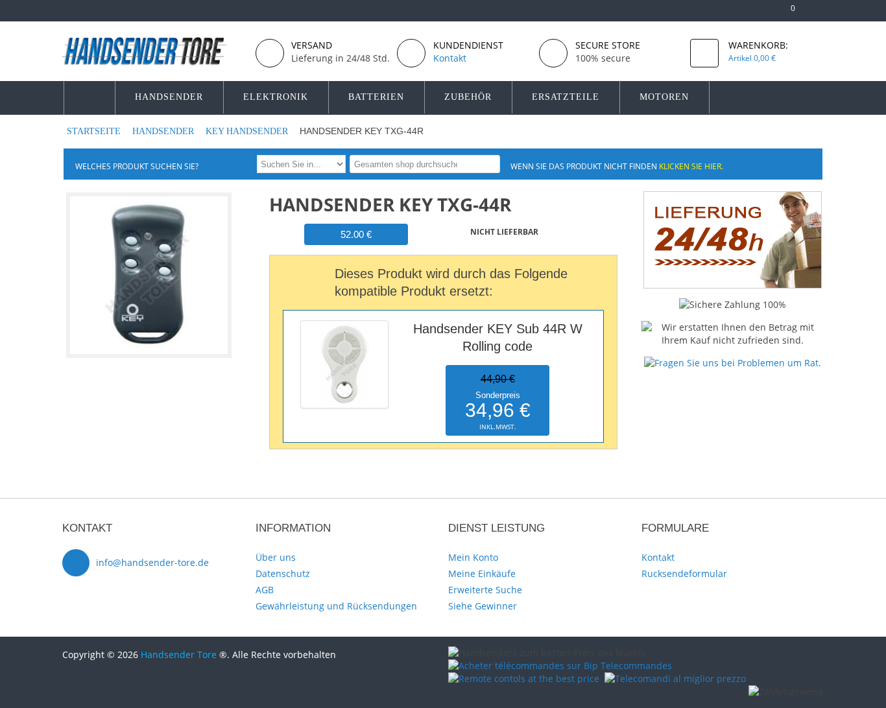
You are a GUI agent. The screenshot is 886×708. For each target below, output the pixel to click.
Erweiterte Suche (485, 590)
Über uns (276, 557)
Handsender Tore (179, 654)
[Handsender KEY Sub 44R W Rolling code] (344, 323)
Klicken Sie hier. (691, 166)
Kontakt (658, 557)
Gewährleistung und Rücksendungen (336, 606)
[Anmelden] (817, 13)
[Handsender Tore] (153, 50)
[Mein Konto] (745, 13)
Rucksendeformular (684, 573)
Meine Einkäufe (482, 573)
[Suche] (488, 164)
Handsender (164, 131)
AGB (265, 590)
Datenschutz (283, 573)
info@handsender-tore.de (152, 562)
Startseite (95, 131)
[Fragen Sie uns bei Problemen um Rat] (732, 363)
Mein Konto (473, 557)
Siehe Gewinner (482, 606)
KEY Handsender (248, 131)
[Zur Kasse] (766, 13)
